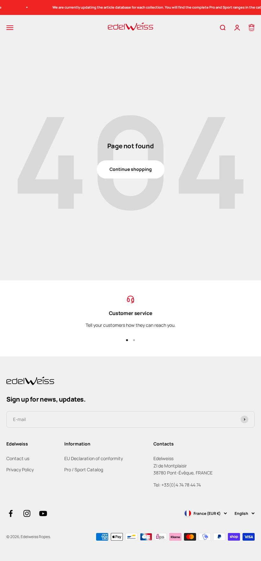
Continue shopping (130, 169)
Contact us (17, 458)
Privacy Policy (20, 469)
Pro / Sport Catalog (83, 469)
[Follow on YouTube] (43, 513)
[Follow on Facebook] (10, 513)
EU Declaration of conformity (93, 458)
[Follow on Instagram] (27, 513)
